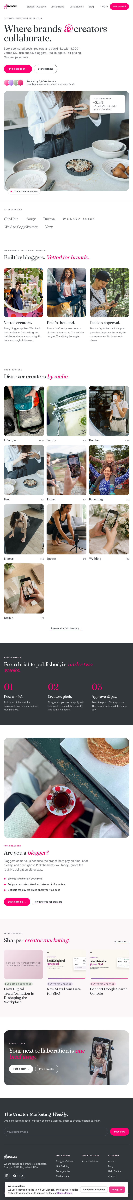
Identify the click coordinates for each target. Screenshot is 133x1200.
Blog (91, 6)
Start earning (45, 68)
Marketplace (63, 1176)
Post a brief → (21, 1068)
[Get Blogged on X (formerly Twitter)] (22, 1176)
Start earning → (17, 901)
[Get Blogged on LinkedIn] (7, 1176)
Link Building (57, 6)
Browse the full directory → (66, 628)
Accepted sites (90, 1161)
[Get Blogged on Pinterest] (15, 1176)
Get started (119, 6)
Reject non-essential (94, 1189)
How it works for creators (48, 901)
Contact (112, 1176)
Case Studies (77, 6)
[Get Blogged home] (11, 6)
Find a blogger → (18, 68)
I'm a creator (46, 1068)
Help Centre (114, 1171)
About (111, 1161)
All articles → (121, 941)
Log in (104, 6)
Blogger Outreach (36, 6)
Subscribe (119, 1131)
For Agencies (63, 1171)
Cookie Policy (64, 1193)
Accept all (117, 1189)
